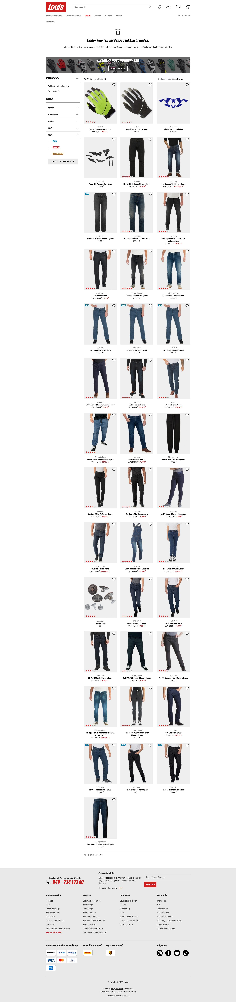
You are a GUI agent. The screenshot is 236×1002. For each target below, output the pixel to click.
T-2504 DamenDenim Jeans (100, 350)
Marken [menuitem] (98, 16)
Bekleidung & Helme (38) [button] (58, 86)
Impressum (161, 901)
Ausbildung (125, 909)
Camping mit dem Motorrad (95, 932)
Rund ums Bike (89, 924)
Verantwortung (126, 924)
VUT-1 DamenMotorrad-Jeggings (173, 514)
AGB (159, 905)
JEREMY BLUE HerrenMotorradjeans (100, 459)
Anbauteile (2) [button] (54, 91)
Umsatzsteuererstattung (130, 920)
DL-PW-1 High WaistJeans (173, 569)
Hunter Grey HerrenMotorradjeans (100, 239)
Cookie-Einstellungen (166, 928)
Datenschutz (162, 909)
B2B (48, 905)
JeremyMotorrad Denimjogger (173, 459)
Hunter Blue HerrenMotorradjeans (137, 239)
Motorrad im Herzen (91, 916)
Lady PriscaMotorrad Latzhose (137, 569)
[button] (150, 7)
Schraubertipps (89, 912)
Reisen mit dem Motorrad (94, 920)
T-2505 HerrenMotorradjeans (173, 790)
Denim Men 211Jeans (173, 623)
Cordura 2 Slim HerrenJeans (137, 514)
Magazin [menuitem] (108, 16)
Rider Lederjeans (100, 296)
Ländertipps (88, 909)
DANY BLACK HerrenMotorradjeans (137, 678)
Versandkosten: (105, 991)
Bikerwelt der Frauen (92, 901)
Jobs (122, 912)
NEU (55, 141)
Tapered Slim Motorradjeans (137, 296)
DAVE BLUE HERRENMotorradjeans (100, 844)
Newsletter (50, 916)
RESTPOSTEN (58, 154)
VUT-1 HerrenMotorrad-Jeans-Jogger (100, 405)
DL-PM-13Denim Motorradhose (100, 678)
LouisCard (50, 924)
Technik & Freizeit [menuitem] (73, 16)
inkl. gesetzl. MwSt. (117, 989)
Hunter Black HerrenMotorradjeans (136, 184)
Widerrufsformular (165, 916)
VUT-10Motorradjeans (136, 459)
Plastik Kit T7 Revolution (173, 129)
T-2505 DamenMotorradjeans (137, 790)
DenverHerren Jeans (173, 405)
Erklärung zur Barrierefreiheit (169, 920)
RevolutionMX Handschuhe (100, 129)
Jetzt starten (116, 68)
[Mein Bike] (168, 7)
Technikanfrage (53, 909)
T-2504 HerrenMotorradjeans (100, 790)
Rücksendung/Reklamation (58, 928)
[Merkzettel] (178, 7)
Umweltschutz (163, 924)
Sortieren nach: (164, 79)
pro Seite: (99, 79)
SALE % (56, 147)
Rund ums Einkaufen (129, 916)
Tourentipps (88, 905)
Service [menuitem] (119, 16)
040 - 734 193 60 (67, 882)
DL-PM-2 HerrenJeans (100, 569)
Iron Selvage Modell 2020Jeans (173, 184)
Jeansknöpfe (100, 623)
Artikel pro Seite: (91, 855)
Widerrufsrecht (163, 912)
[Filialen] (159, 7)
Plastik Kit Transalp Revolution (100, 184)
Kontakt (49, 901)
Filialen (123, 905)
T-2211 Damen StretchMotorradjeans (173, 678)
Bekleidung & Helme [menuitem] (54, 16)
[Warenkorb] (187, 7)
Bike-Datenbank (53, 912)
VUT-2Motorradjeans (173, 733)
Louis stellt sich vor (128, 901)
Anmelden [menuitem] (186, 16)
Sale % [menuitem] (88, 16)
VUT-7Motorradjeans (137, 405)
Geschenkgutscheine (55, 920)
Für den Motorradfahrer (93, 928)
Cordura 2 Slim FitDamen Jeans (100, 514)
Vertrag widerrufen (54, 932)
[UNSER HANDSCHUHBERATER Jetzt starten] (118, 65)
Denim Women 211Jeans (137, 623)
